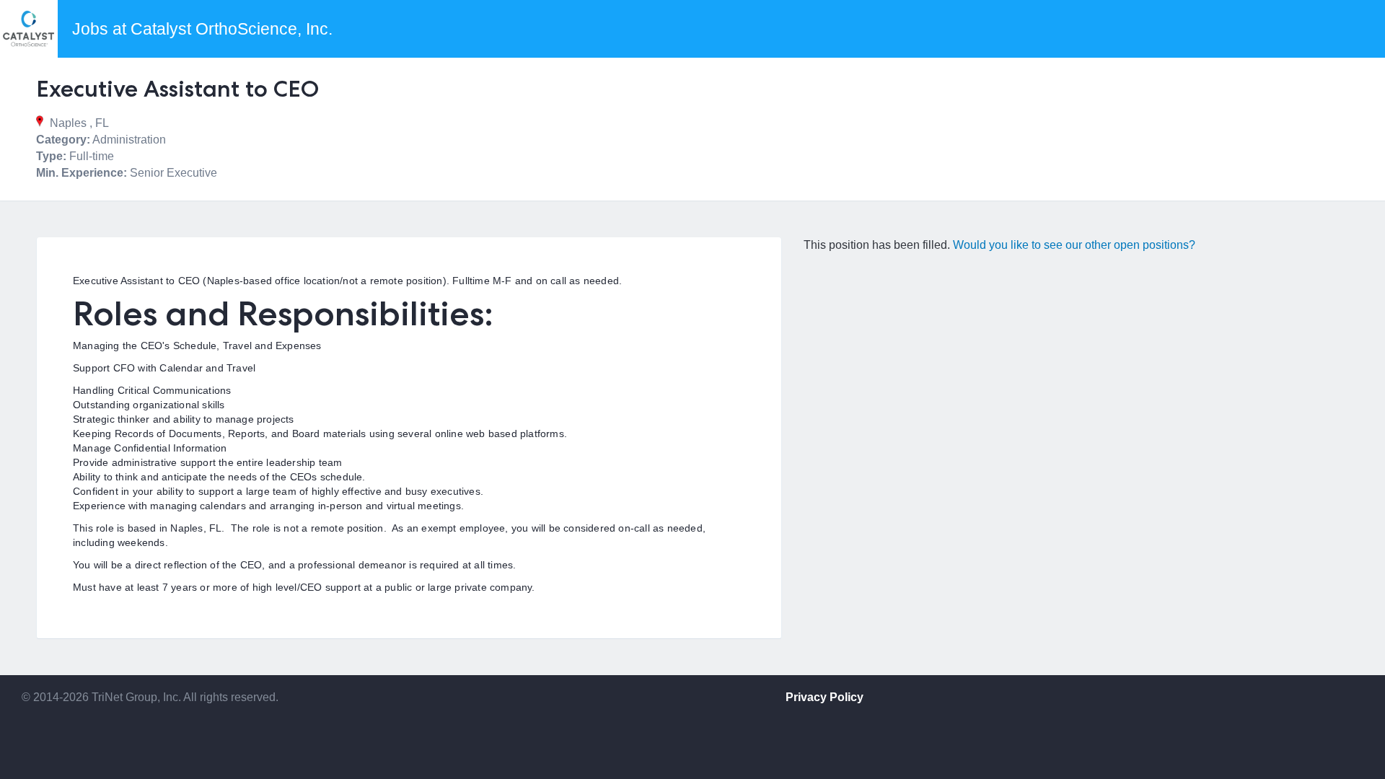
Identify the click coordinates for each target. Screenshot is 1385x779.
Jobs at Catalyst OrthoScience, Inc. (202, 28)
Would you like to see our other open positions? (1074, 245)
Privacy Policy (824, 697)
